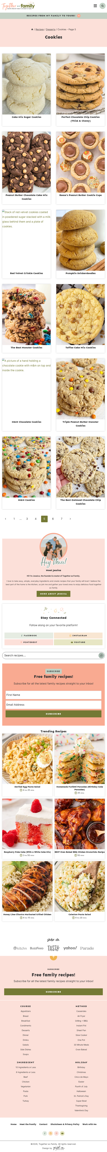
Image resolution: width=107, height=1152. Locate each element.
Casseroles (81, 1011)
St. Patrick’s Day (81, 1096)
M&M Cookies (26, 500)
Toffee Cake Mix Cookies (80, 347)
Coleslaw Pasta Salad (80, 914)
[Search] (101, 655)
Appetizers (26, 1011)
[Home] (32, 29)
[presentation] (26, 84)
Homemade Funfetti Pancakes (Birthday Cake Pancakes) (79, 788)
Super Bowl (81, 1101)
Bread (25, 1016)
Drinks (26, 1040)
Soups (26, 1054)
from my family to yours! (51, 15)
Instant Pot (81, 1025)
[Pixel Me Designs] (58, 1148)
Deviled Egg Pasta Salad (27, 787)
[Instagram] (50, 1133)
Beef (26, 1077)
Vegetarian (26, 1086)
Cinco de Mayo (81, 1077)
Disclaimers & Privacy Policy (65, 1124)
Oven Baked (81, 1049)
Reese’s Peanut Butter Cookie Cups (80, 195)
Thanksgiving (81, 1105)
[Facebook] (44, 1133)
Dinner (26, 1035)
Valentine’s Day (81, 1110)
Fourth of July (81, 1086)
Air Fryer (81, 1016)
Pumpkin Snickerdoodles (81, 273)
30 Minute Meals (81, 1045)
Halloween (81, 1091)
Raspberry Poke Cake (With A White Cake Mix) (27, 852)
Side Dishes (25, 1049)
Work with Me (89, 1124)
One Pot (81, 1040)
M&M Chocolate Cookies (26, 421)
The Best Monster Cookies (26, 347)
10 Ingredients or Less (26, 1067)
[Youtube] (62, 1133)
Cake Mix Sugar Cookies (26, 117)
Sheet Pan (81, 1030)
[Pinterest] (56, 1133)
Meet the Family (28, 1124)
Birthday (81, 1067)
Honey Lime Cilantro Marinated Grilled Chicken (27, 914)
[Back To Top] (53, 956)
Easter (81, 1081)
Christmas (81, 1072)
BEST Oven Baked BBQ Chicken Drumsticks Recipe (80, 852)
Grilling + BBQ (81, 1021)
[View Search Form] (102, 6)
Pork (26, 1096)
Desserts (26, 1030)
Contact (43, 1124)
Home (13, 1124)
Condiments (25, 1025)
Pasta (25, 1091)
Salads (26, 1045)
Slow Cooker (81, 1035)
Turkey (26, 1101)
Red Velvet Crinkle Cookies (26, 273)
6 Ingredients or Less (25, 1072)
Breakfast (25, 1021)
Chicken (25, 1081)
